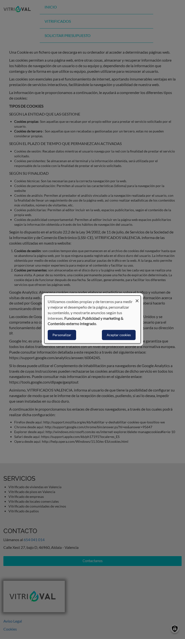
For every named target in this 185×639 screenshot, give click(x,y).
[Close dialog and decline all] (137, 299)
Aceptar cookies (119, 335)
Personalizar (62, 335)
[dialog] (92, 319)
